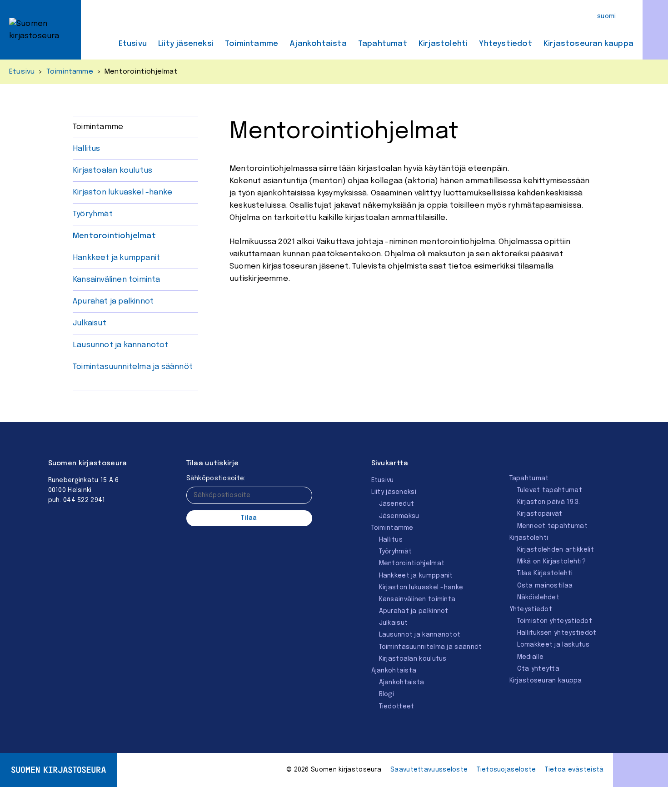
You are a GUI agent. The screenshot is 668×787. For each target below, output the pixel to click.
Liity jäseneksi (186, 44)
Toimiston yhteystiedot (555, 621)
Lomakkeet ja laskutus (553, 645)
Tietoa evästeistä (574, 770)
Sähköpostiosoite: (216, 478)
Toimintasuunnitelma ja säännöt (133, 367)
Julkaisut (89, 323)
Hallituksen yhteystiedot (557, 633)
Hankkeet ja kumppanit (116, 258)
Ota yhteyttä (538, 669)
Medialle (530, 657)
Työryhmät (93, 214)
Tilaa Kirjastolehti (545, 573)
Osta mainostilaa (545, 586)
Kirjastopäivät (540, 514)
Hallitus (86, 149)
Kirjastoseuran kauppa (588, 44)
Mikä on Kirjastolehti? (551, 561)
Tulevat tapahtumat (549, 490)
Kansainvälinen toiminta (116, 280)
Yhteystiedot (505, 44)
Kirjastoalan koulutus (112, 170)
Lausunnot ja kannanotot (121, 345)
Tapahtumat (382, 44)
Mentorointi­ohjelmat (114, 236)
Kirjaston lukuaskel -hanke (122, 192)
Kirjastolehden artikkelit (555, 550)
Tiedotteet (396, 706)
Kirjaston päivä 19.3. (548, 502)
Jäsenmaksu (399, 516)
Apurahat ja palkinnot (113, 301)
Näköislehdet (538, 597)
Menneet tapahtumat (552, 526)
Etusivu (133, 44)
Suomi (606, 16)
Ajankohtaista (318, 44)
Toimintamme (251, 44)
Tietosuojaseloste (506, 770)
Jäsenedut (396, 504)
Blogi (386, 694)
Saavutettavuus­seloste (429, 770)
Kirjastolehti (443, 44)
